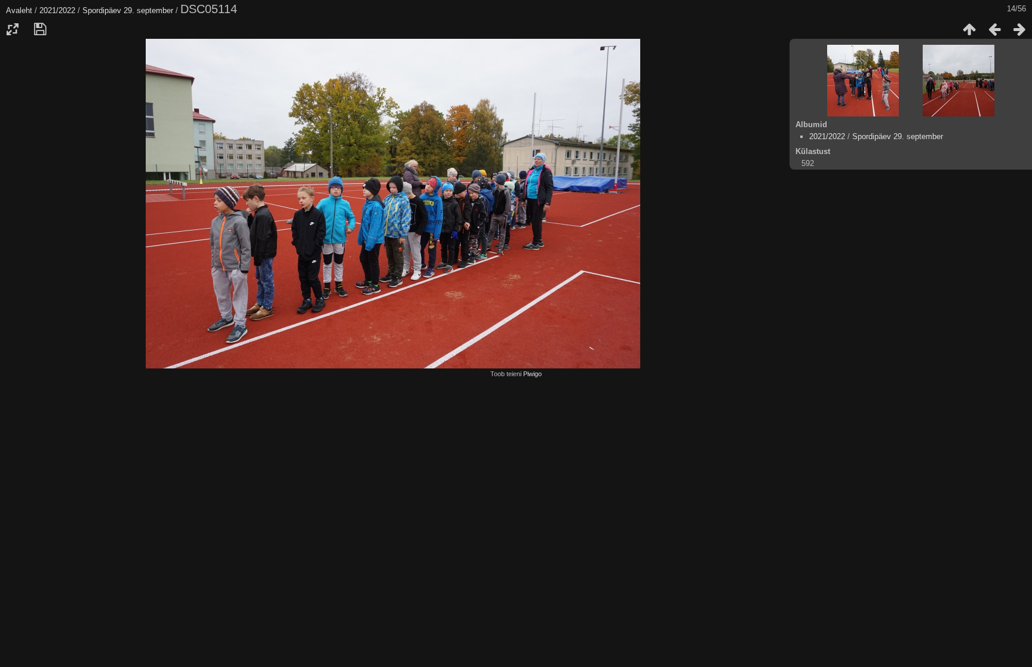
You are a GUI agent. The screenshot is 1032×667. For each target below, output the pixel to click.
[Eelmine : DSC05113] (994, 29)
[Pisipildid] (969, 29)
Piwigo (532, 373)
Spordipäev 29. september (127, 10)
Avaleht (19, 10)
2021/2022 (57, 10)
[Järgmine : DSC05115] (1019, 29)
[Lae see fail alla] (40, 29)
